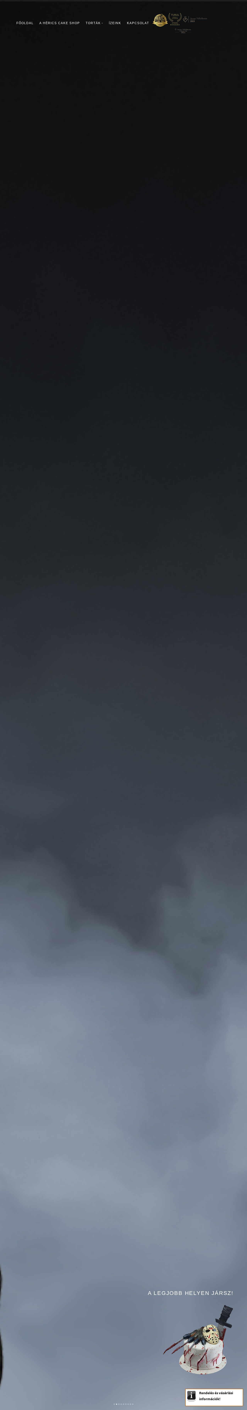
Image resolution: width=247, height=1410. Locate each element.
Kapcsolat (138, 23)
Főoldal (25, 23)
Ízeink (115, 23)
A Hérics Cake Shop (59, 23)
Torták (93, 23)
